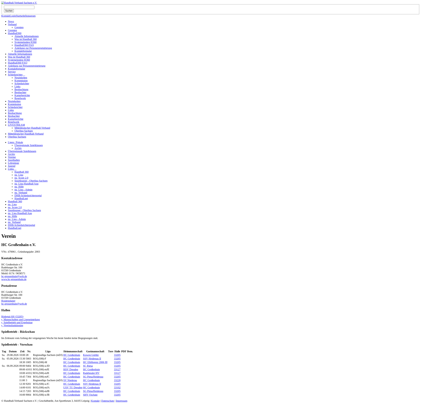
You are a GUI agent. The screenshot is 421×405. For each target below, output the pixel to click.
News (11, 21)
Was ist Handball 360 (25, 39)
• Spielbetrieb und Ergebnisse (17, 322)
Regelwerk (20, 98)
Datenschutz (107, 400)
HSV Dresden (70, 369)
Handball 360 (21, 171)
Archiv (18, 148)
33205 (117, 355)
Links (17, 86)
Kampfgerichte (22, 95)
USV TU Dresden (72, 387)
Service (12, 71)
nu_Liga (18, 174)
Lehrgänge (13, 163)
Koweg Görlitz (91, 355)
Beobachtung (21, 89)
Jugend (11, 166)
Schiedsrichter (16, 74)
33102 (117, 387)
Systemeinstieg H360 (25, 42)
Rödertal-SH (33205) (12, 316)
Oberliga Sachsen (23, 130)
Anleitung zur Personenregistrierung (33, 48)
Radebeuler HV (91, 373)
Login (13, 15)
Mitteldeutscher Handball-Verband (32, 127)
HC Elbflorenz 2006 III (95, 362)
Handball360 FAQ (24, 45)
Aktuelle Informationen (26, 36)
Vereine (12, 157)
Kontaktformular (23, 51)
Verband (12, 24)
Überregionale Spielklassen (28, 145)
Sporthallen (14, 160)
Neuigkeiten (20, 77)
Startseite (20, 15)
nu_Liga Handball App (26, 183)
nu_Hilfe (19, 186)
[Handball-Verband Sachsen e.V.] (19, 2)
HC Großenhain (71, 355)
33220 (117, 380)
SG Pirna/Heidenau (93, 376)
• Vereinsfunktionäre (12, 325)
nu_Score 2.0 (21, 177)
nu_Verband (20, 192)
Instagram (30, 15)
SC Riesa (88, 365)
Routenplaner (8, 300)
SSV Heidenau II (92, 358)
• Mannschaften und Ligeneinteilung (20, 319)
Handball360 (14, 33)
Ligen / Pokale (15, 142)
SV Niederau (70, 380)
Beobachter (20, 92)
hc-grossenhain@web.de (14, 276)
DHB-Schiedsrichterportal (28, 195)
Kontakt (5, 15)
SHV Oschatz (90, 394)
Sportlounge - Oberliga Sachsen (31, 180)
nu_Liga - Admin (23, 189)
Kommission (21, 80)
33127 (117, 369)
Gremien (19, 27)
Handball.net (21, 198)
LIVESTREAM (16, 125)
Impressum (121, 400)
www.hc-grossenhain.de (13, 279)
